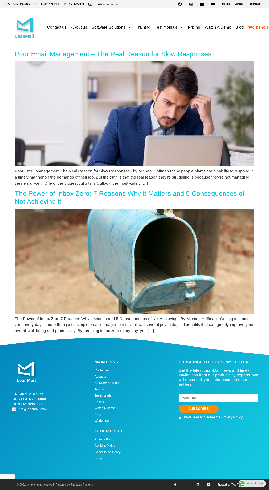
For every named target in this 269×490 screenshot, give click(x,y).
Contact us (57, 27)
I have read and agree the (212, 417)
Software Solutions (108, 27)
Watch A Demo (218, 27)
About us (79, 27)
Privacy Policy (104, 439)
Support (100, 458)
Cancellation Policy (108, 452)
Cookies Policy (105, 445)
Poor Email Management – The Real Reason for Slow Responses (113, 54)
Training (143, 27)
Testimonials (166, 27)
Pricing (194, 27)
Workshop (258, 27)
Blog (240, 27)
